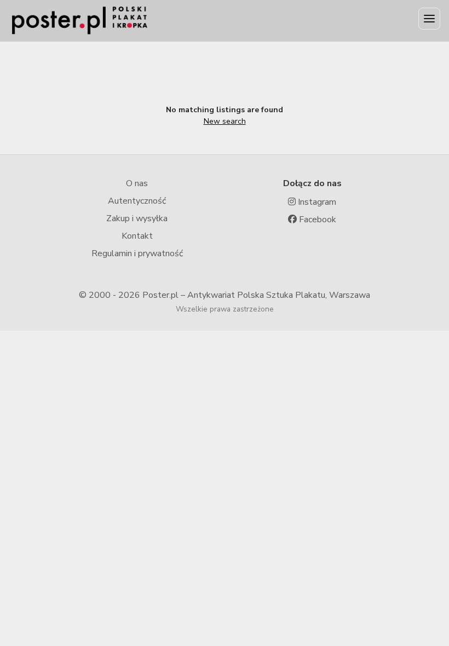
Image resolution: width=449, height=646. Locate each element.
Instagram (316, 202)
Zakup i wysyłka (137, 218)
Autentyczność (137, 201)
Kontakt (137, 236)
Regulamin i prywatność (137, 253)
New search (225, 121)
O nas (137, 183)
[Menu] (429, 19)
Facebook (316, 220)
